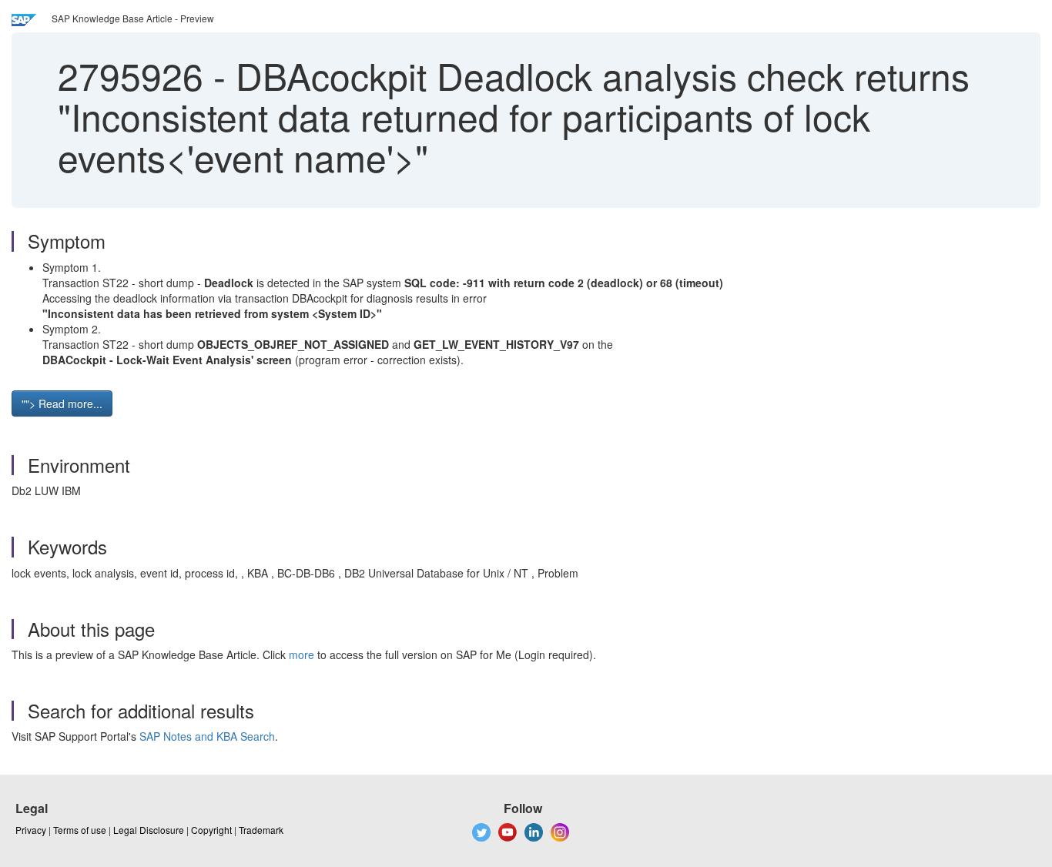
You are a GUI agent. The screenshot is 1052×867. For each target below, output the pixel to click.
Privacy (30, 829)
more (301, 654)
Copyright (211, 829)
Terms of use (79, 829)
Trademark (261, 829)
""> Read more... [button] (62, 403)
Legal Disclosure (148, 829)
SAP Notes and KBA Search (207, 736)
